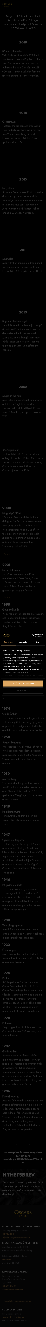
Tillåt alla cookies (23, 684)
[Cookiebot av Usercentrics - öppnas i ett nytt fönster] (32, 635)
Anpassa (21, 690)
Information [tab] (23, 642)
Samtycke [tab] (8, 642)
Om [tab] (37, 642)
